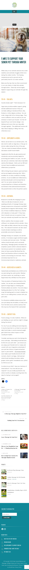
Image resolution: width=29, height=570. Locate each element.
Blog (14, 24)
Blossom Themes (18, 565)
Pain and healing (7, 542)
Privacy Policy (20, 563)
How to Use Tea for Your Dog (10, 539)
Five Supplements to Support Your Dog (12, 545)
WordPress (11, 567)
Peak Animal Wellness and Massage (14, 34)
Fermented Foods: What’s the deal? (11, 548)
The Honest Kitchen (20, 351)
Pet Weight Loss (7, 552)
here (22, 115)
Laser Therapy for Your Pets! (9, 437)
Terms (25, 563)
